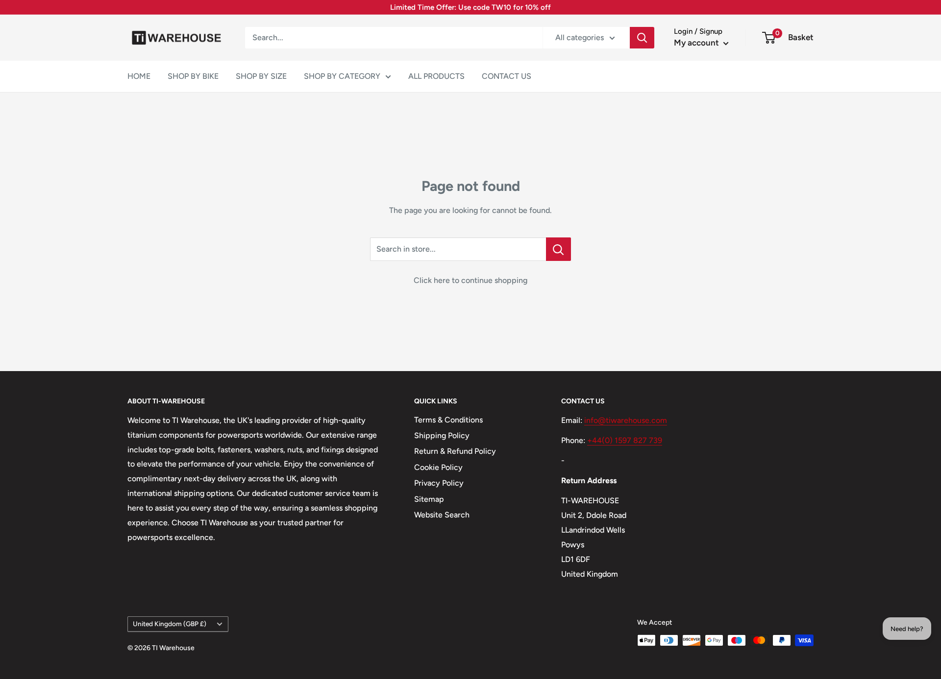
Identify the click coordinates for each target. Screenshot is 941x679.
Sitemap (429, 499)
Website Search (442, 514)
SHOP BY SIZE (261, 76)
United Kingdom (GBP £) (169, 624)
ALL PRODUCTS (436, 76)
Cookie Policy (438, 467)
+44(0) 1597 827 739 (624, 440)
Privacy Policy (439, 483)
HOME (138, 76)
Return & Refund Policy (455, 451)
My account (697, 42)
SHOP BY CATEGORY (342, 76)
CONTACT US (506, 76)
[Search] (642, 37)
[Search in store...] (558, 249)
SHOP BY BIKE (193, 76)
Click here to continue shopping (470, 280)
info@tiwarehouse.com (625, 420)
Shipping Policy (442, 435)
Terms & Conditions (448, 419)
